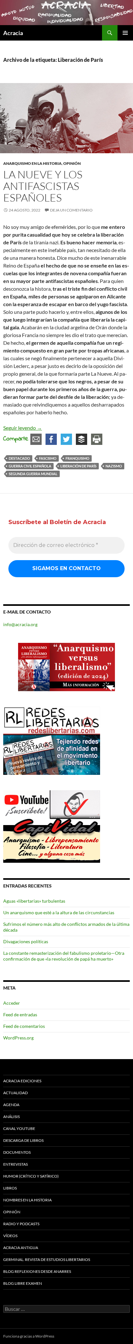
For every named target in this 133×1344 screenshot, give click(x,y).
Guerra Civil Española (30, 466)
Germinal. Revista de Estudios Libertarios (46, 1259)
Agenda (11, 1104)
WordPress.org (18, 1037)
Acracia (13, 32)
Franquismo (77, 458)
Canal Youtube (19, 1128)
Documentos (17, 1152)
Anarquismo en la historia (32, 163)
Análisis (11, 1116)
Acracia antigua (20, 1247)
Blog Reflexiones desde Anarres (37, 1271)
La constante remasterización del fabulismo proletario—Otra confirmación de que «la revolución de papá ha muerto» (63, 956)
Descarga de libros (23, 1140)
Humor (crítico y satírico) (31, 1176)
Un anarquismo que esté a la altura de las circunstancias (58, 912)
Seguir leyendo (22, 428)
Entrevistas (15, 1164)
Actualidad (15, 1092)
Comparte (15, 439)
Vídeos (10, 1235)
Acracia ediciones (22, 1080)
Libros (10, 1188)
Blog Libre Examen (22, 1283)
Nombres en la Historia (27, 1200)
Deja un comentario (71, 210)
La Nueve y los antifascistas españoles (42, 186)
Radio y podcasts (21, 1223)
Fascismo (47, 458)
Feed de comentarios (24, 1026)
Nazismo (114, 466)
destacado (19, 458)
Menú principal (125, 33)
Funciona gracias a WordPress (28, 1336)
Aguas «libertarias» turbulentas (34, 901)
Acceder (11, 1003)
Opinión (72, 163)
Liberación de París (78, 466)
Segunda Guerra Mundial (33, 474)
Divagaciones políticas (25, 941)
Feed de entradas (20, 1014)
